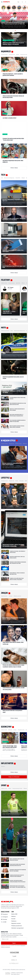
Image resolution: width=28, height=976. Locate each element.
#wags (14, 729)
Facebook (5, 914)
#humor (3, 766)
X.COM (4, 922)
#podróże (18, 283)
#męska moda (4, 480)
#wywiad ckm (12, 54)
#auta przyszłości (5, 330)
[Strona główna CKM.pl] (6, 2)
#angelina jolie (21, 729)
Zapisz (14, 943)
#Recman (25, 443)
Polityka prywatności (16, 925)
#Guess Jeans (18, 443)
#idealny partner (17, 596)
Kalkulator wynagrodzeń (17, 928)
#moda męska (4, 443)
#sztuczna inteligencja (9, 177)
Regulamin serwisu (16, 923)
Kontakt (13, 918)
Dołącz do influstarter (14, 776)
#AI (2, 177)
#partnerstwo (4, 596)
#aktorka (10, 729)
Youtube (5, 919)
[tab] (12, 30)
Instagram (5, 916)
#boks (17, 54)
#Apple (23, 177)
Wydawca (13, 921)
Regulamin (23, 945)
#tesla (16, 480)
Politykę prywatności (5, 947)
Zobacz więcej (14, 167)
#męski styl (11, 443)
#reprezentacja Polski (17, 788)
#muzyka (21, 480)
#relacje (10, 596)
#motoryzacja (4, 54)
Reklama (13, 916)
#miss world (4, 729)
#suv (12, 330)
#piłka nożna (4, 283)
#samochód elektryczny (19, 330)
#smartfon (18, 177)
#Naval (23, 283)
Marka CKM (14, 914)
